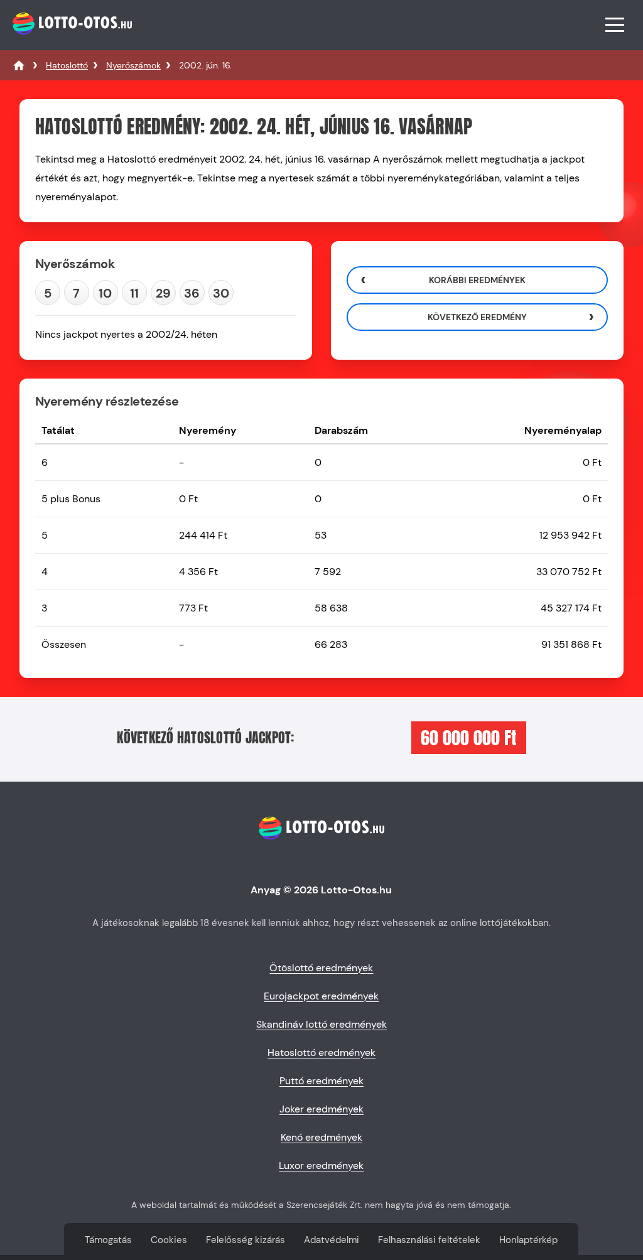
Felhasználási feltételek (429, 1240)
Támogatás (108, 1240)
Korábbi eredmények (477, 280)
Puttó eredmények (321, 1080)
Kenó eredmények (321, 1137)
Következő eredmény (477, 317)
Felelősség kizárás (245, 1240)
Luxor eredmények (321, 1165)
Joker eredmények (321, 1109)
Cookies (169, 1240)
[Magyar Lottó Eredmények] (19, 65)
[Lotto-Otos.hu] (70, 40)
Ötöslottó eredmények (321, 967)
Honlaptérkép (528, 1240)
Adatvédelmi (331, 1240)
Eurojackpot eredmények (321, 996)
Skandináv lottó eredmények (321, 1024)
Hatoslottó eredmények (321, 1052)
